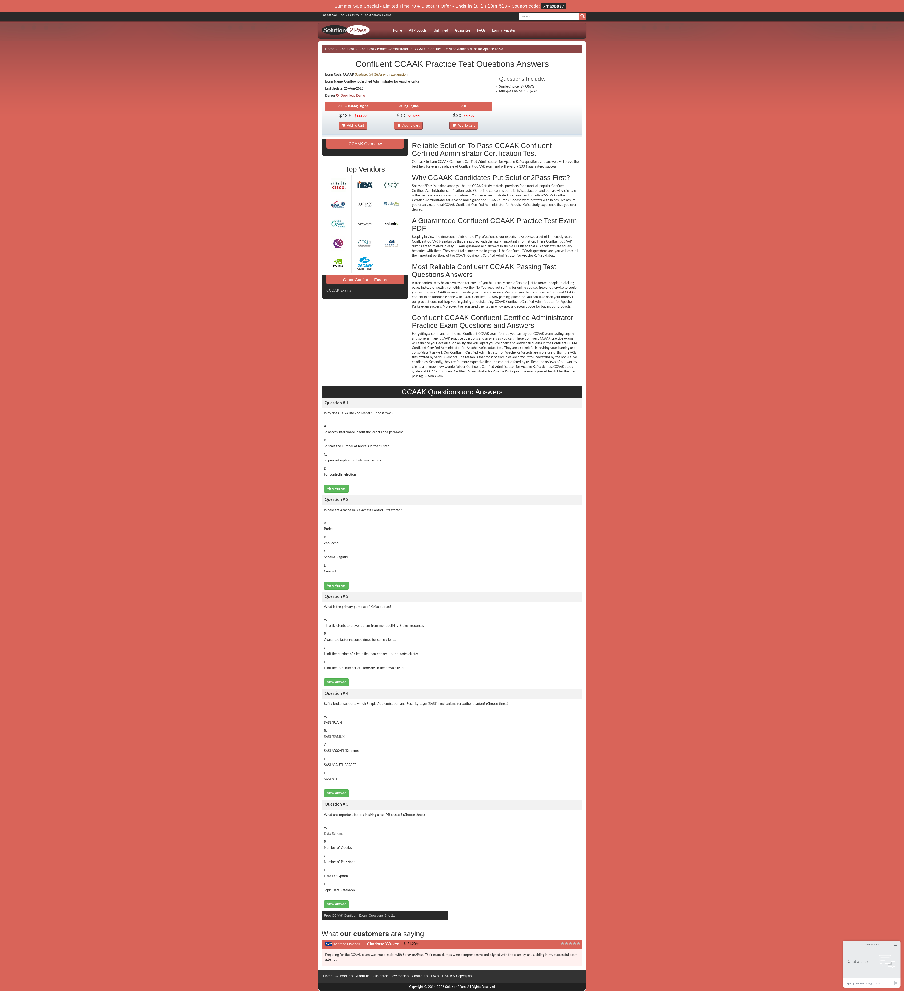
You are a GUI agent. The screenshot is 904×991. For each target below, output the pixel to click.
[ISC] (391, 184)
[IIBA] (365, 184)
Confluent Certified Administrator (384, 49)
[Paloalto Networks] (391, 204)
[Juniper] (365, 204)
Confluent (347, 49)
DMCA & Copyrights (457, 976)
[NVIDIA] (338, 262)
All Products (418, 30)
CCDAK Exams (338, 290)
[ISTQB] (338, 204)
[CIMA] (338, 243)
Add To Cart (354, 125)
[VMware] (365, 223)
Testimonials (400, 976)
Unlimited (441, 30)
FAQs (481, 30)
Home (397, 30)
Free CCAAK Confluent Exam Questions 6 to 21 (359, 915)
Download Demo (352, 95)
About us (362, 976)
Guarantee (462, 30)
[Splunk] (391, 223)
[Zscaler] (365, 262)
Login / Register (503, 30)
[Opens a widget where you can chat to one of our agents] (871, 964)
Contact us (420, 976)
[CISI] (365, 243)
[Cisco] (338, 184)
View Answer (336, 488)
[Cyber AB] (391, 243)
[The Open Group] (338, 223)
